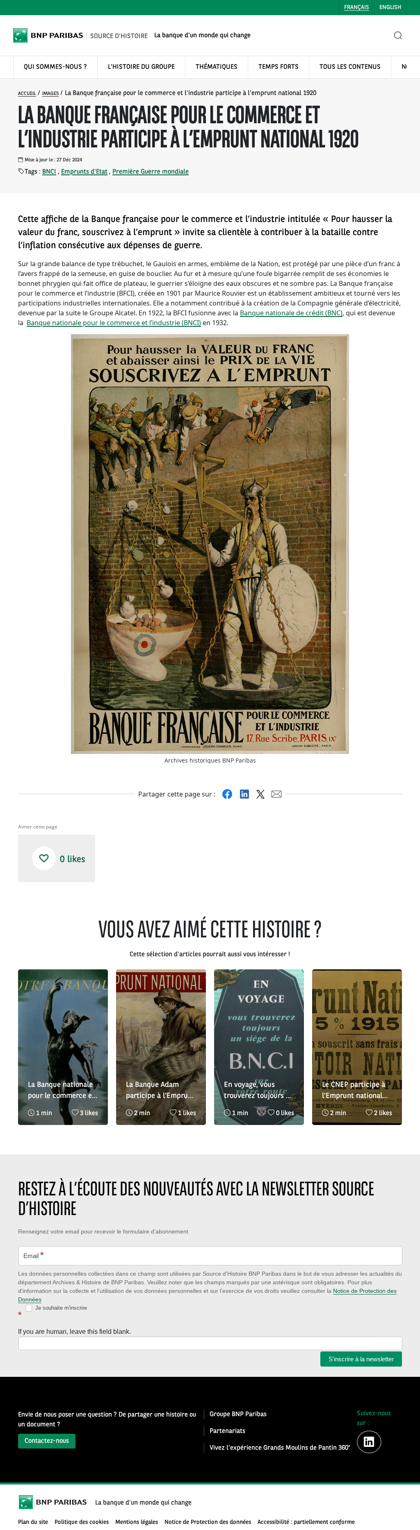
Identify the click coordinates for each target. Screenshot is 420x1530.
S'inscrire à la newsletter (361, 1359)
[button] (44, 858)
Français (356, 7)
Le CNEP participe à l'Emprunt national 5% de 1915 (353, 1091)
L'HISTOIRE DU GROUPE (141, 67)
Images (50, 93)
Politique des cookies (82, 1522)
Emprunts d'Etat (84, 172)
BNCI (49, 172)
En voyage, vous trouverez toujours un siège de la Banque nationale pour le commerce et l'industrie (259, 1091)
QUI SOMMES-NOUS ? (55, 67)
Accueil (27, 93)
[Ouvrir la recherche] (398, 35)
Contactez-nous (47, 1441)
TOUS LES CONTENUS (350, 67)
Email (33, 1255)
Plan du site (33, 1522)
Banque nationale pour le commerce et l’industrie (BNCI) (114, 322)
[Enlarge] (338, 345)
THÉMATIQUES (216, 67)
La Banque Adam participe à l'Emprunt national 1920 (160, 1091)
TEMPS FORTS (278, 67)
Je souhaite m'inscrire (60, 1308)
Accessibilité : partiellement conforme (306, 1522)
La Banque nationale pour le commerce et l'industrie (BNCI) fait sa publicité (62, 1091)
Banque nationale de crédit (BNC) (291, 312)
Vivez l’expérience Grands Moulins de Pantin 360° (280, 1448)
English (390, 7)
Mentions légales (136, 1522)
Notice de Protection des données (207, 1522)
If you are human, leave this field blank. (74, 1331)
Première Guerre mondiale (150, 172)
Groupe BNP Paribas (238, 1414)
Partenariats (227, 1431)
